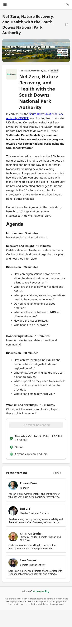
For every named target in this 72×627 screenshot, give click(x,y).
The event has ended (36, 425)
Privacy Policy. (41, 591)
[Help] (67, 5)
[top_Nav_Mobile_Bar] (5, 5)
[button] (67, 25)
